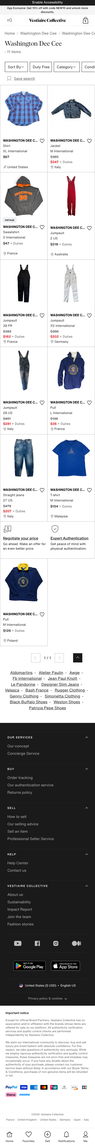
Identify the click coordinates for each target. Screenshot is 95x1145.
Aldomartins (21, 673)
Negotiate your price (20, 538)
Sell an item (17, 831)
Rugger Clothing (70, 690)
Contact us (16, 870)
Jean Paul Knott (62, 678)
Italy (86, 1119)
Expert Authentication (69, 538)
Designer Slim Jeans (60, 684)
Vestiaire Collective (27, 886)
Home (10, 33)
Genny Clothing (24, 696)
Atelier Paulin (51, 673)
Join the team (19, 916)
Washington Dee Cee (38, 33)
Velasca (12, 690)
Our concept (18, 746)
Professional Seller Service (30, 838)
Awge (74, 673)
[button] (85, 20)
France (10, 1119)
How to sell (17, 816)
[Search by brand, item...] (9, 20)
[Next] (59, 657)
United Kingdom (27, 1119)
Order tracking (20, 777)
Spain (77, 1119)
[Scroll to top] (77, 657)
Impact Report (19, 909)
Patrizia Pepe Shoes (47, 708)
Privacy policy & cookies (45, 998)
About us (15, 894)
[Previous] (35, 657)
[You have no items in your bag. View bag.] (85, 20)
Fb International (27, 678)
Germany (65, 1119)
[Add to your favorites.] (42, 141)
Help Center (17, 863)
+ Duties (66, 161)
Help (11, 854)
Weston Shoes (66, 702)
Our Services (20, 737)
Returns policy (19, 792)
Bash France (36, 690)
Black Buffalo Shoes (28, 702)
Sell (11, 808)
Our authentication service (30, 785)
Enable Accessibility (47, 2)
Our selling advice (23, 824)
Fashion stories (20, 924)
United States (48, 1119)
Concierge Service (23, 753)
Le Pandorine (23, 684)
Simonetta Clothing (62, 696)
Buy (10, 769)
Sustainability (19, 902)
